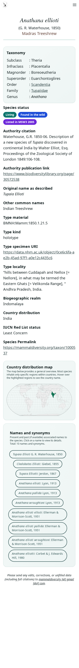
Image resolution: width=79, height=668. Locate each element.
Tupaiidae (39, 90)
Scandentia (40, 84)
